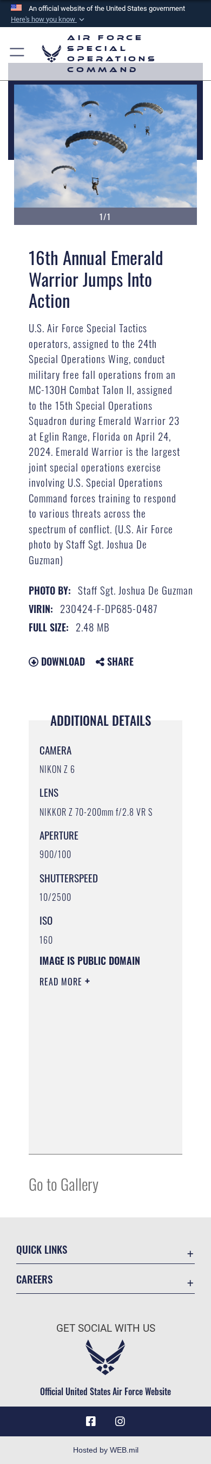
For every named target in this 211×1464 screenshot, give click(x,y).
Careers (34, 1279)
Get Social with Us (105, 1328)
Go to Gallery (63, 1183)
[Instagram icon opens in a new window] (120, 1422)
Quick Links (41, 1249)
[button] (49, 19)
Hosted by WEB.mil (106, 1450)
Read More (62, 981)
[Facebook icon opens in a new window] (91, 1422)
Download (61, 661)
